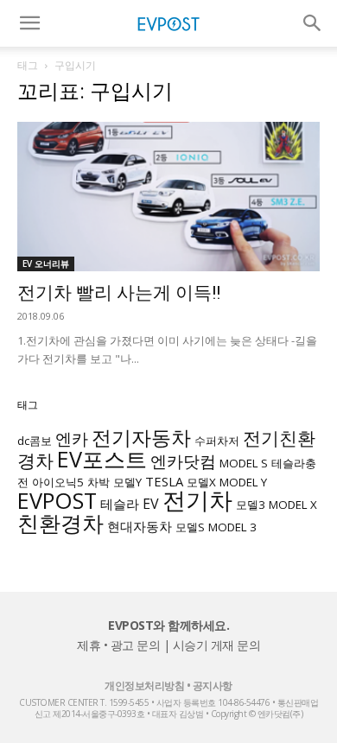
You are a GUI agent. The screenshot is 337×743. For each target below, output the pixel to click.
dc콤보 (34, 440)
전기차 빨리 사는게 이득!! (118, 293)
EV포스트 (102, 458)
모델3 (250, 504)
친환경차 (60, 522)
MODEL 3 (232, 527)
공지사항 (212, 685)
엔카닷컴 (183, 461)
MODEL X (293, 504)
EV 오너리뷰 (45, 263)
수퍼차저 (216, 440)
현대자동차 (139, 526)
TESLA (164, 481)
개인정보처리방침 (144, 685)
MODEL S (243, 463)
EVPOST (57, 500)
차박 (98, 482)
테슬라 (119, 503)
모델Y (127, 482)
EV (151, 503)
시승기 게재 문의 (217, 645)
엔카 (71, 438)
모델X (201, 482)
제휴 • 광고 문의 (118, 645)
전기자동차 (141, 437)
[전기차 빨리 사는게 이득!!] (168, 196)
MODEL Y (243, 482)
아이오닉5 (58, 482)
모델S (190, 527)
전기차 (197, 500)
